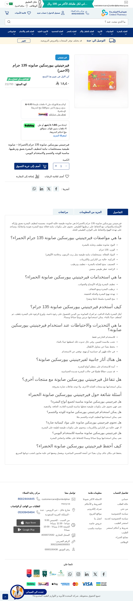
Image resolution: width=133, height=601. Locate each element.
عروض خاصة (95, 523)
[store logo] (114, 13)
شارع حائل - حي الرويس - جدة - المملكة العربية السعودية (55, 512)
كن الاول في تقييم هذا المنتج (55, 76)
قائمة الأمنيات (20, 13)
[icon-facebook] (104, 574)
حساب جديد (41, 13)
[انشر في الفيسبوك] (56, 189)
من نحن (124, 509)
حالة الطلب (122, 504)
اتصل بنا (98, 518)
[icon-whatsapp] (70, 574)
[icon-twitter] (95, 574)
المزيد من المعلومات (90, 212)
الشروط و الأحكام (93, 504)
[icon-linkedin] (87, 574)
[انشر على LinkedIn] (41, 189)
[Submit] (9, 21)
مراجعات (63, 212)
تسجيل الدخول (54, 13)
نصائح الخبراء (122, 537)
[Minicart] (7, 13)
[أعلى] (5, 597)
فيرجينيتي (62, 57)
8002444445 (26, 498)
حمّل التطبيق (31, 2)
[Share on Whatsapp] (34, 189)
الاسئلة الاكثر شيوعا (92, 499)
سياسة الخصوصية (119, 513)
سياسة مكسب (95, 528)
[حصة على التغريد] (48, 189)
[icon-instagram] (78, 574)
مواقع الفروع (19, 6)
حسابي (124, 499)
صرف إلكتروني (94, 509)
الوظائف (33, 6)
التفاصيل (117, 212)
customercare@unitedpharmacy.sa (111, 6)
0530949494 (26, 512)
